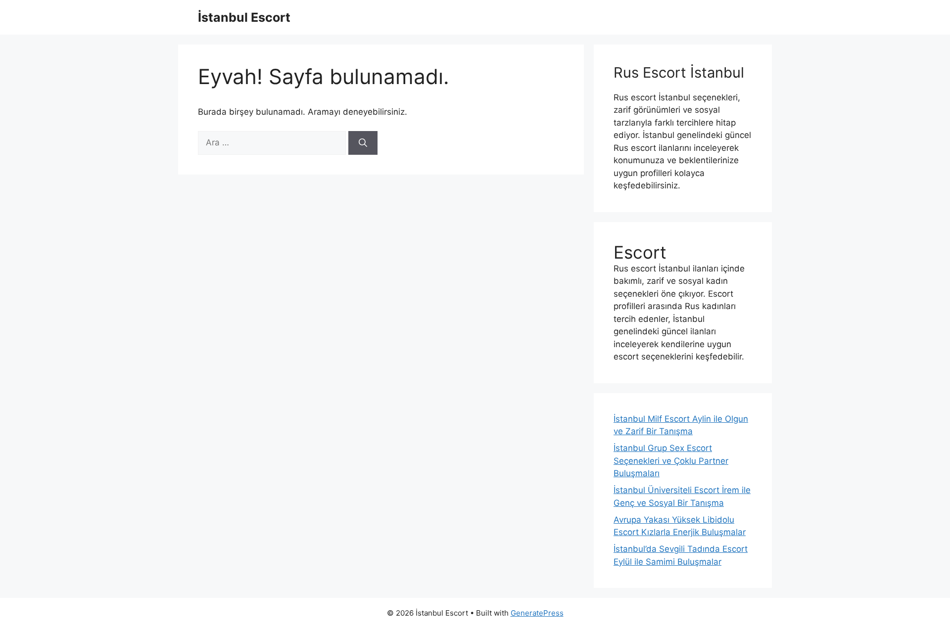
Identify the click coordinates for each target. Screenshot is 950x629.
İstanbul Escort (244, 17)
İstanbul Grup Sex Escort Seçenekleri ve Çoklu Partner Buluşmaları (671, 460)
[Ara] (363, 143)
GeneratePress (537, 613)
